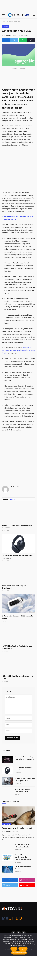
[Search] (34, 15)
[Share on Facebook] (6, 40)
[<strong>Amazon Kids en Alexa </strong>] (18, 55)
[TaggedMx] (18, 15)
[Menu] (3, 15)
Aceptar (13, 949)
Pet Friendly (7, 824)
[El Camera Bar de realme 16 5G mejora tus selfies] (18, 603)
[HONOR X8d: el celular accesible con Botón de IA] (18, 664)
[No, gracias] (35, 944)
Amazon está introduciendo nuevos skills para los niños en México (18, 350)
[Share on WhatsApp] (23, 40)
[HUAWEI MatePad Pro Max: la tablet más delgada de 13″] (18, 633)
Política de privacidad (19, 952)
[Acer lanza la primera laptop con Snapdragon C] (18, 573)
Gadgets (5, 26)
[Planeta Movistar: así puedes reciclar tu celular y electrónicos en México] (7, 857)
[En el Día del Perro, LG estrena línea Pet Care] (7, 847)
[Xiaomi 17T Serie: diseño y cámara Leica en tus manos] (18, 513)
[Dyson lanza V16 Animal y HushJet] (18, 815)
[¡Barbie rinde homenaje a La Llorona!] (7, 869)
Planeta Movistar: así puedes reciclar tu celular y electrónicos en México (25, 857)
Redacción (7, 35)
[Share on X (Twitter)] (14, 40)
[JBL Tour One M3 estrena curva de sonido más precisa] (18, 543)
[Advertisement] (18, 169)
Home (3, 21)
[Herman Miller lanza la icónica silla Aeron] (7, 792)
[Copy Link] (31, 40)
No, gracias (23, 949)
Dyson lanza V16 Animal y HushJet (17, 828)
